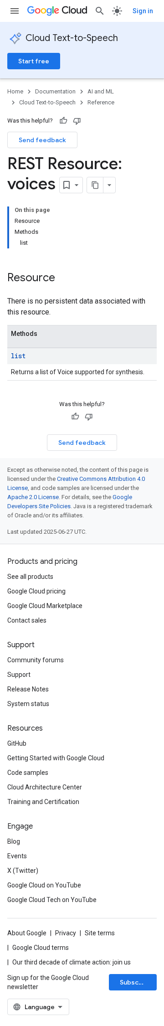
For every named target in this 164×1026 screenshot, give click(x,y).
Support (19, 674)
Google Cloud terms (40, 947)
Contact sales (26, 620)
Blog (13, 841)
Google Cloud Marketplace (44, 605)
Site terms (100, 933)
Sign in (143, 11)
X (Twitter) (22, 870)
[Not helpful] (77, 121)
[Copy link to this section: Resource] (64, 278)
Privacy (65, 933)
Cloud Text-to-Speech (72, 38)
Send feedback (42, 140)
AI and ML (100, 91)
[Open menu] (14, 11)
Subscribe (135, 982)
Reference (100, 102)
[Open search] (99, 10)
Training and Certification (43, 801)
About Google (26, 933)
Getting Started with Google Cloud (55, 758)
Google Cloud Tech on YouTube (52, 899)
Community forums (35, 660)
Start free (33, 61)
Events (17, 856)
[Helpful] (63, 121)
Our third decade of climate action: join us (71, 962)
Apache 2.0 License (33, 497)
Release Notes (28, 689)
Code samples (27, 772)
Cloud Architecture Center (44, 787)
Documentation (55, 91)
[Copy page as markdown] (95, 185)
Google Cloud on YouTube (44, 885)
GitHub (16, 743)
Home (15, 91)
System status (28, 703)
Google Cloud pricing (36, 591)
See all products (30, 576)
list (18, 355)
